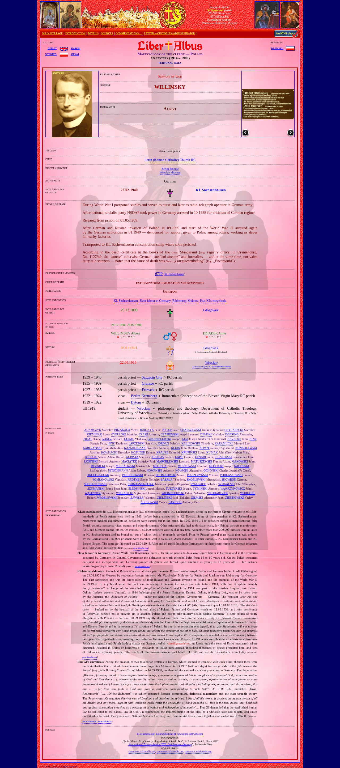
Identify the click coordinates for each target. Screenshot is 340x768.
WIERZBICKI (124, 493)
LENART (200, 457)
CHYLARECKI (233, 429)
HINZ (253, 438)
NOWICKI (181, 470)
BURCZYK (147, 429)
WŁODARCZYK (217, 493)
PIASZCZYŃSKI (197, 475)
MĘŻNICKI (98, 466)
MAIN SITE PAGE (52, 33)
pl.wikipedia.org (146, 733)
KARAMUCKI (224, 443)
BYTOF (167, 429)
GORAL (129, 438)
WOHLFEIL (247, 493)
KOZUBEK (138, 452)
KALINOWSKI (190, 443)
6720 (159, 274)
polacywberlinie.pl (166, 733)
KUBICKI (91, 457)
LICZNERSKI (223, 457)
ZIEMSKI (197, 497)
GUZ (185, 438)
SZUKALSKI (226, 484)
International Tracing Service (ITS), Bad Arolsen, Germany (160, 744)
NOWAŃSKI (154, 470)
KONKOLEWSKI (246, 447)
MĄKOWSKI (240, 461)
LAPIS (179, 457)
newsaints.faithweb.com (190, 733)
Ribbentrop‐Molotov (185, 301)
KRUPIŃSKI (189, 452)
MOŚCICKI (216, 466)
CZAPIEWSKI (169, 434)
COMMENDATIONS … (129, 33)
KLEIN (175, 447)
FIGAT (87, 438)
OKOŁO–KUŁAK (98, 475)
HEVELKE (234, 438)
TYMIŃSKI (200, 488)
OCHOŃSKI (211, 470)
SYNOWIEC (198, 484)
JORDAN (163, 443)
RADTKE (133, 479)
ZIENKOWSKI (234, 497)
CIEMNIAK (94, 434)
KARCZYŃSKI (92, 447)
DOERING (232, 434)
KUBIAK (212, 452)
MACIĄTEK (129, 461)
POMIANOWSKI (103, 479)
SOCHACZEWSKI (95, 484)
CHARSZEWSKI (190, 429)
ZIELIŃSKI (164, 497)
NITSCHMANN (118, 470)
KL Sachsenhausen (174, 274)
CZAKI (143, 434)
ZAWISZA (136, 497)
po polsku (277, 48)
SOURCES (107, 33)
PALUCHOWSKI (132, 475)
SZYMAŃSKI (96, 488)
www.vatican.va (89, 721)
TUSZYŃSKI (174, 488)
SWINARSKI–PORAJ (141, 484)
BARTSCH (174, 502)
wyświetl (51, 54)
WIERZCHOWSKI (173, 493)
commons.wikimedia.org (142, 751)
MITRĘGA (160, 466)
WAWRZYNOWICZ (232, 488)
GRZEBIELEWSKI (159, 438)
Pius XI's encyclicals (213, 301)
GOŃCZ (107, 438)
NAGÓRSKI (241, 466)
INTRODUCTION (75, 33)
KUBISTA (132, 457)
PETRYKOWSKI (166, 475)
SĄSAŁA (166, 479)
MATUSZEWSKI (201, 461)
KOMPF (204, 447)
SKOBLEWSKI (196, 479)
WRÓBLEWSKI (107, 497)
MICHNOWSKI (125, 466)
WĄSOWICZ (93, 493)
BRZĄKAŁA (122, 429)
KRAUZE (162, 452)
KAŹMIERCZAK (135, 447)
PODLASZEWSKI (231, 475)
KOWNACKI (109, 452)
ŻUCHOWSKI (149, 502)
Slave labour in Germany (155, 301)
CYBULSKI (118, 434)
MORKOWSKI (187, 466)
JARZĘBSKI (136, 443)
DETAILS (93, 33)
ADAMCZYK (92, 429)
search (75, 48)
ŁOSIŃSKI (91, 461)
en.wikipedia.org (140, 548)
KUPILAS (157, 457)
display (52, 48)
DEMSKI (206, 434)
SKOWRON (229, 479)
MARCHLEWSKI (167, 461)
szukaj (75, 54)
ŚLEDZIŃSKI (137, 488)
